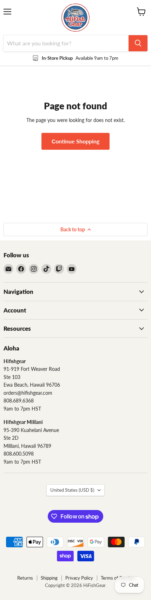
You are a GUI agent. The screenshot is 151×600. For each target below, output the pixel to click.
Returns (25, 578)
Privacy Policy (79, 578)
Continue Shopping (75, 141)
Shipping (49, 578)
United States (72, 490)
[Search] (138, 43)
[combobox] (66, 43)
